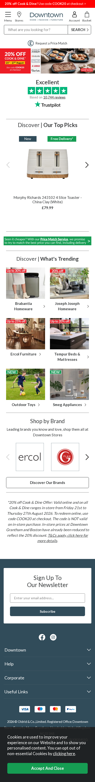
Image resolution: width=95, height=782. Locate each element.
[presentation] (8, 164)
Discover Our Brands (47, 482)
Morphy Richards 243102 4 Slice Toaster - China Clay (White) (47, 199)
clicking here (64, 753)
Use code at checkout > (45, 4)
